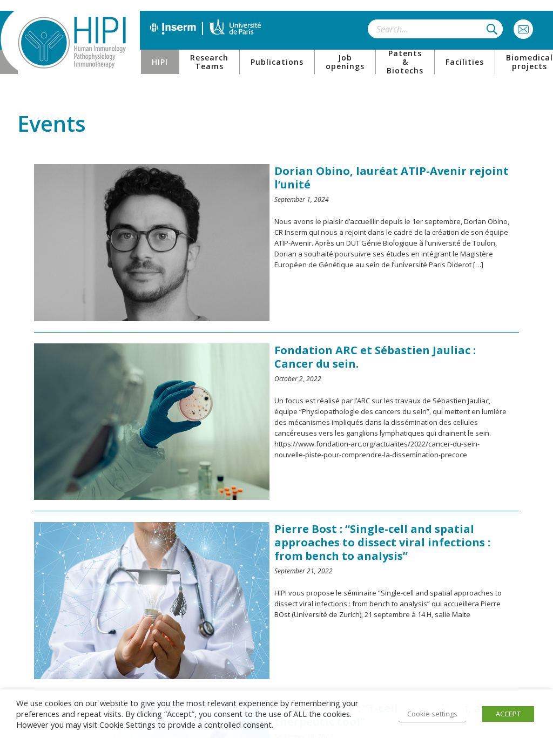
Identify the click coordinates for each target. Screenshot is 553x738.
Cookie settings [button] (432, 714)
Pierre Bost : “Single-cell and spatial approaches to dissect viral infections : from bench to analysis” (382, 542)
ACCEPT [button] (508, 714)
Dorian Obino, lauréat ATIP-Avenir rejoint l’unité (391, 178)
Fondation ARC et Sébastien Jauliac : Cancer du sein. (375, 357)
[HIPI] (72, 43)
